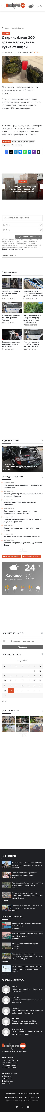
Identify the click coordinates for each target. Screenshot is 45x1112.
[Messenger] (20, 152)
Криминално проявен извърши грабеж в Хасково (11, 318)
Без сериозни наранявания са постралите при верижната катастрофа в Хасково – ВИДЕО (27, 956)
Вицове (7, 1084)
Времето (7, 1076)
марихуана (6, 145)
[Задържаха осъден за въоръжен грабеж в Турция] (12, 283)
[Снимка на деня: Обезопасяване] (22, 728)
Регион (21, 28)
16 (40, 681)
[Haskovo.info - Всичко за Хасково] (15, 5)
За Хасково (8, 1081)
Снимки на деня (10, 1074)
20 (22, 686)
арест (14, 142)
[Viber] (34, 152)
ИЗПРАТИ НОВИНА (31, 557)
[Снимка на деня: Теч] (22, 720)
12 (16, 681)
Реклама (27, 1101)
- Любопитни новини (10, 1065)
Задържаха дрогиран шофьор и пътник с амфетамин (11, 344)
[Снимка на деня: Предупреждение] (36, 728)
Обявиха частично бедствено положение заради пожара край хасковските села (23, 189)
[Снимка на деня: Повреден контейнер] (8, 728)
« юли (4, 702)
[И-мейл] (38, 152)
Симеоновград (16, 145)
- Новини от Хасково (10, 1060)
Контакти (35, 1101)
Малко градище (29, 142)
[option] (22, 187)
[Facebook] (6, 152)
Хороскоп (8, 1079)
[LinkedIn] (16, 152)
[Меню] (3, 6)
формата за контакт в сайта (12, 249)
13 (22, 681)
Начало (6, 28)
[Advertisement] (22, 376)
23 (40, 686)
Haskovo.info (9, 52)
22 (34, 686)
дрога (20, 142)
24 (5, 691)
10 (5, 681)
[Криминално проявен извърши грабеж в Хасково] (12, 308)
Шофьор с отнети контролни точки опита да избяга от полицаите (33, 294)
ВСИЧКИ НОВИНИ (12, 557)
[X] (11, 152)
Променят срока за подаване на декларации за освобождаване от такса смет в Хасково (27, 896)
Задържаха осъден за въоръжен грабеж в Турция (11, 294)
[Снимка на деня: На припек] (36, 720)
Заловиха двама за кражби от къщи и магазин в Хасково (31, 344)
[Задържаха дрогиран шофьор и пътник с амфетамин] (12, 334)
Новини (14, 28)
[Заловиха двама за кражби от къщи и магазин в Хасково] (33, 334)
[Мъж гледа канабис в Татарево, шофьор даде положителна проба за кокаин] (33, 308)
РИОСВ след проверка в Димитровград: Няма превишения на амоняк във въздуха (27, 969)
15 (34, 681)
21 (28, 686)
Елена (14, 987)
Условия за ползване (14, 1101)
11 (10, 681)
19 (16, 686)
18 (11, 686)
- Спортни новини (9, 1068)
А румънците (17, 1030)
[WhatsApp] (25, 152)
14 (28, 681)
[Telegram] (29, 152)
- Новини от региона (10, 1063)
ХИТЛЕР (15, 1019)
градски (15, 998)
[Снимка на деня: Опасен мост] (8, 720)
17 (5, 686)
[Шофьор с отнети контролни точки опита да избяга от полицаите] (33, 283)
